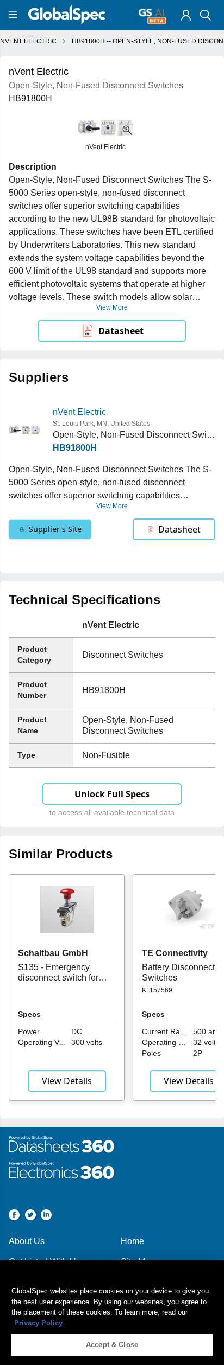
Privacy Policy (38, 1323)
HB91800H (75, 447)
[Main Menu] (14, 15)
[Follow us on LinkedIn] (46, 1216)
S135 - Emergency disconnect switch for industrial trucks (58, 977)
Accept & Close (112, 1345)
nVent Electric (79, 411)
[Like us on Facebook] (14, 1216)
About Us (27, 1241)
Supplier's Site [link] (55, 529)
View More (112, 307)
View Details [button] (67, 1081)
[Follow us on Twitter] (30, 1216)
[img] (186, 15)
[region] (112, 1312)
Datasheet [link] (121, 331)
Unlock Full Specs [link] (112, 794)
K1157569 (157, 990)
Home (132, 1241)
